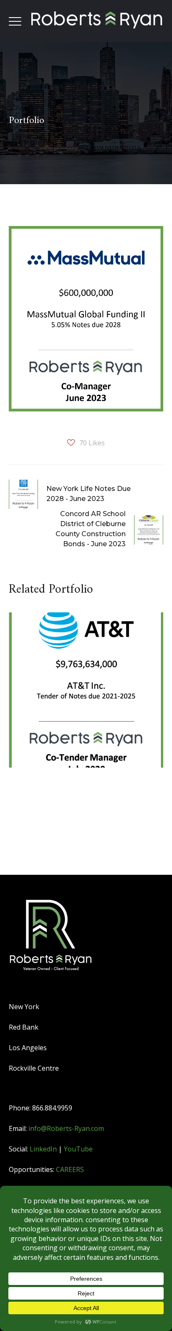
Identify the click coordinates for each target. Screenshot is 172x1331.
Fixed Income (48, 660)
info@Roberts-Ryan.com (66, 1128)
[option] (83, 696)
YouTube (78, 1149)
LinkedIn (43, 1149)
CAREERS (70, 1169)
